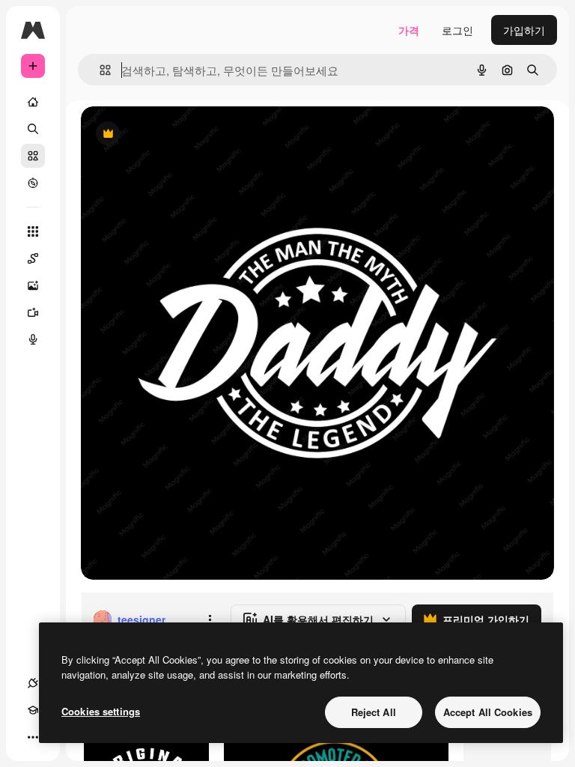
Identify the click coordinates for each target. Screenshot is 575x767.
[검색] (33, 129)
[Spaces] (33, 258)
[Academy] (33, 710)
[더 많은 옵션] (210, 619)
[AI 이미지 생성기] (33, 285)
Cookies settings (100, 711)
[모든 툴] (33, 231)
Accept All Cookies (487, 712)
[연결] (33, 683)
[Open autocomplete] (99, 70)
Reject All (373, 712)
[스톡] (33, 156)
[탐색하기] (33, 183)
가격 (408, 29)
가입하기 (524, 29)
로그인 (457, 29)
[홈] (33, 102)
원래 (167, 134)
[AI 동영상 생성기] (33, 312)
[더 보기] (33, 737)
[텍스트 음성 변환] (33, 339)
